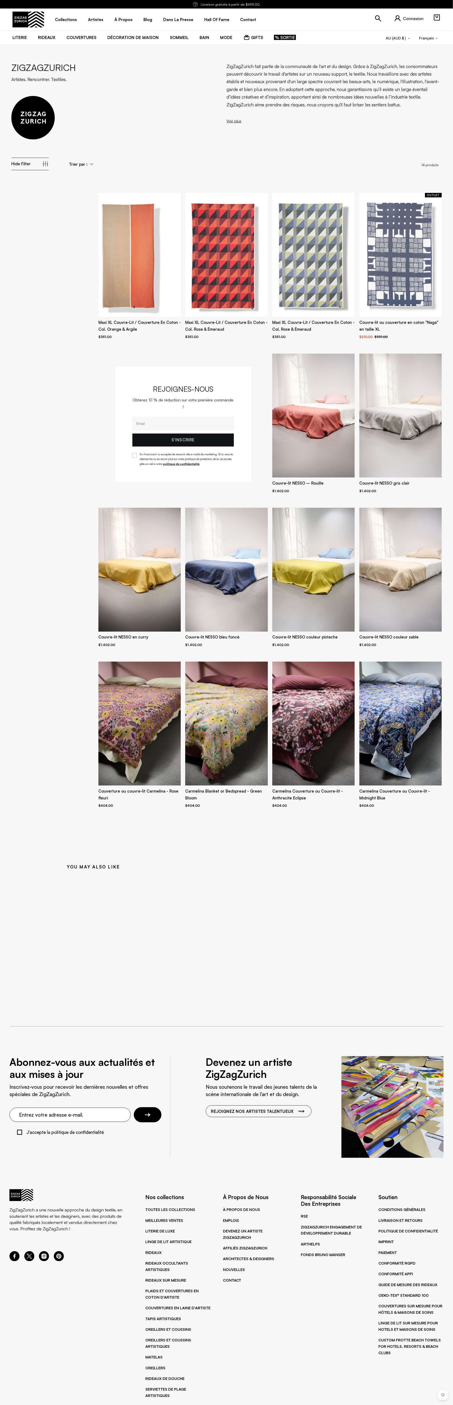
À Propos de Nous (241, 1209)
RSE (304, 1216)
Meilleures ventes (164, 1220)
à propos (123, 19)
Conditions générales (401, 1209)
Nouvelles (234, 1269)
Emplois (231, 1220)
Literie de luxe (160, 1231)
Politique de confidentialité (408, 1231)
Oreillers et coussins (168, 1329)
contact (248, 19)
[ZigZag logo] (28, 19)
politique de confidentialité (181, 464)
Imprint (386, 1241)
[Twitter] (29, 1259)
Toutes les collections (170, 1209)
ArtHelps (310, 1244)
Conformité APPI (395, 1273)
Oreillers (155, 1368)
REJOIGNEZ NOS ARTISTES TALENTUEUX (252, 1111)
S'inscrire (183, 439)
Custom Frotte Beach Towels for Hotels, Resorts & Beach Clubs (409, 1346)
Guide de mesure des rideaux (407, 1284)
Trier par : (78, 164)
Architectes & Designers (248, 1258)
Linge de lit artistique (168, 1241)
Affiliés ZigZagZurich (245, 1248)
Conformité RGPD (396, 1263)
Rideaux (153, 1252)
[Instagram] (44, 1259)
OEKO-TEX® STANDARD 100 (403, 1295)
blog (147, 19)
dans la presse (178, 19)
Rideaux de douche (165, 1378)
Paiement (387, 1252)
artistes (95, 19)
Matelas (154, 1357)
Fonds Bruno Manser (323, 1254)
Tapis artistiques (163, 1318)
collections (66, 19)
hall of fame (216, 19)
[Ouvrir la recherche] (378, 18)
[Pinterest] (59, 1259)
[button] (436, 17)
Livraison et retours (400, 1220)
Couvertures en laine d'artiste (177, 1307)
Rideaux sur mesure (165, 1280)
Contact (232, 1280)
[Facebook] (14, 1259)
